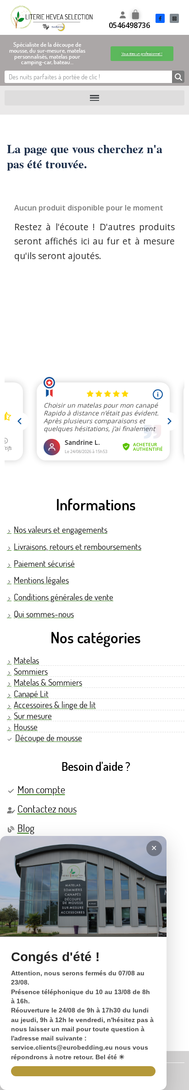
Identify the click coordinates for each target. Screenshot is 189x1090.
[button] (142, 53)
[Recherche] (178, 77)
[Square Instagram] (174, 18)
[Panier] (135, 15)
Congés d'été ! (55, 957)
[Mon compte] (122, 15)
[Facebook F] (160, 18)
